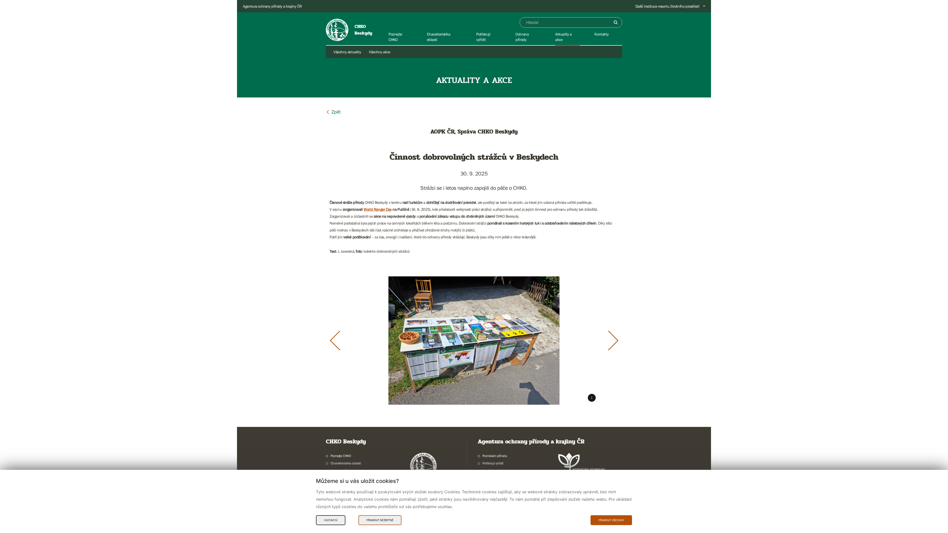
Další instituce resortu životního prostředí (667, 6)
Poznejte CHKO (341, 456)
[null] (333, 111)
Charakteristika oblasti (346, 463)
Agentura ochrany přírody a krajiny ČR (272, 6)
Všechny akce (379, 52)
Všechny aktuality (347, 52)
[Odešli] (616, 22)
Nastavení (330, 520)
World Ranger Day (378, 209)
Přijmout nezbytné (380, 520)
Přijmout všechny (611, 520)
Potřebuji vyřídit (492, 463)
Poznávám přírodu (494, 456)
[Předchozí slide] (335, 340)
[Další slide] (613, 340)
